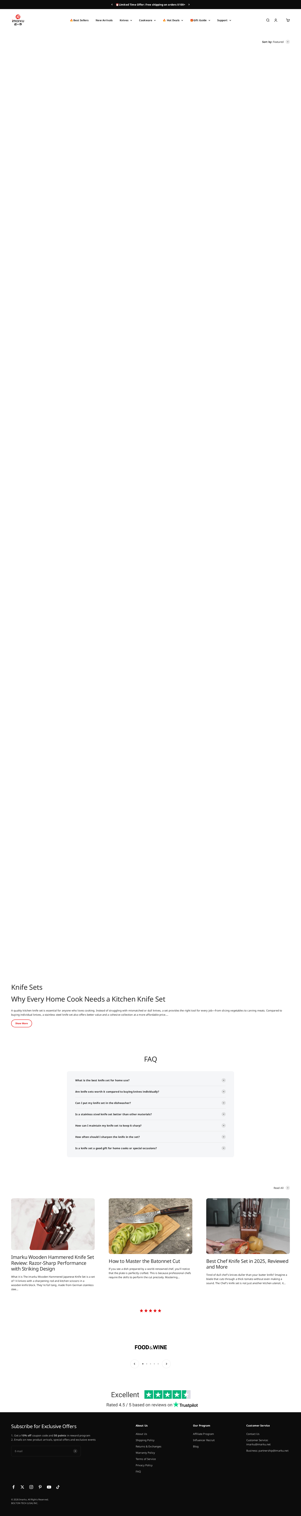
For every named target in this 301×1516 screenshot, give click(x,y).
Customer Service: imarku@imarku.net (258, 1442)
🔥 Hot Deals (171, 20)
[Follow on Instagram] (31, 1487)
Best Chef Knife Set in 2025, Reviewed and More (247, 1264)
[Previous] (112, 4)
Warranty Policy (145, 1452)
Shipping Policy (145, 1440)
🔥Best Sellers (79, 20)
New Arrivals (104, 20)
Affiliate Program (203, 1434)
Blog (196, 1446)
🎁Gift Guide (198, 20)
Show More (21, 1023)
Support (222, 20)
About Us (141, 1434)
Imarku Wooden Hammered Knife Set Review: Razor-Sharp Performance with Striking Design (52, 1263)
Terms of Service (146, 1459)
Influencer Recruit (204, 1440)
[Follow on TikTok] (58, 1487)
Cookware (145, 20)
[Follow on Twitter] (22, 1487)
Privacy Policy (144, 1465)
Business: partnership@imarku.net (267, 1450)
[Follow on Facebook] (13, 1487)
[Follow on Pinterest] (40, 1487)
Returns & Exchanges (148, 1446)
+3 (40, 350)
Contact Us (253, 1434)
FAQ (138, 1471)
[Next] (189, 4)
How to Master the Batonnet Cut (144, 1261)
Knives (124, 20)
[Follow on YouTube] (49, 1487)
